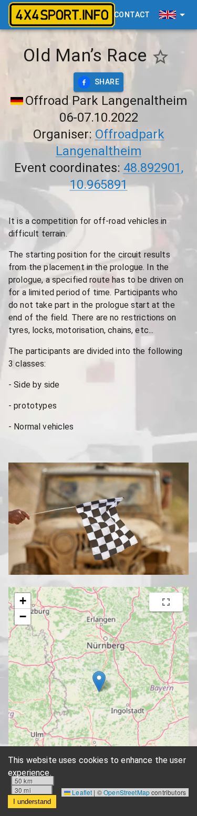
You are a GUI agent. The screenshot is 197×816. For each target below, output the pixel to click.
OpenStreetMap (126, 792)
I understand (32, 802)
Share (107, 82)
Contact (132, 14)
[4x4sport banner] (61, 14)
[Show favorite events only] (160, 57)
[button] (99, 681)
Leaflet (81, 792)
